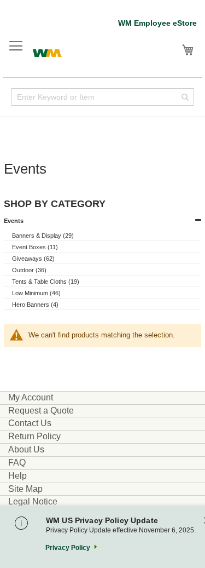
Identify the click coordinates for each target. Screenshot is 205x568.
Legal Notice (32, 501)
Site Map (25, 489)
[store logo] (47, 52)
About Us (26, 449)
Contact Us (29, 423)
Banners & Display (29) (43, 235)
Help (17, 475)
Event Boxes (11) (35, 247)
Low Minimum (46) (36, 293)
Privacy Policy (67, 548)
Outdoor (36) (29, 270)
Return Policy (34, 436)
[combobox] (102, 97)
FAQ (17, 462)
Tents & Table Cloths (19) (45, 281)
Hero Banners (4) (35, 304)
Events (14, 220)
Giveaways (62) (33, 258)
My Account (30, 397)
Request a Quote (41, 410)
